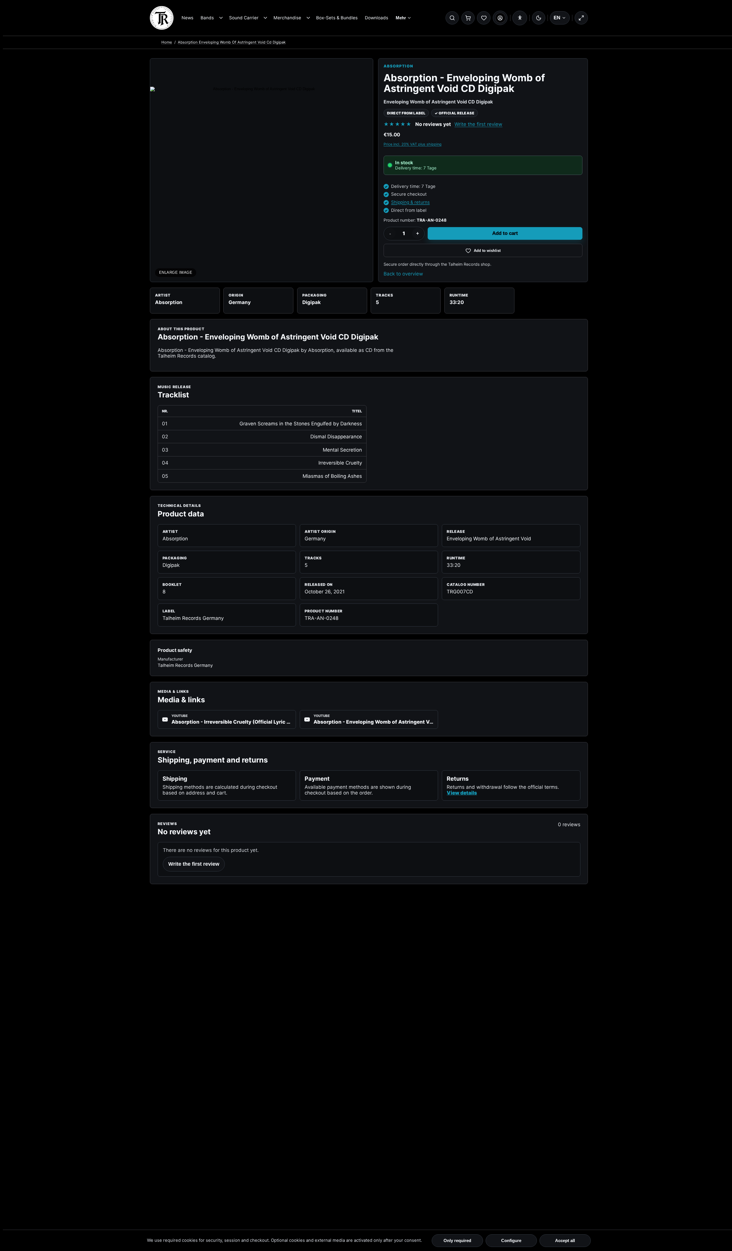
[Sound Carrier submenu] (265, 18)
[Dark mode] (538, 17)
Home (166, 42)
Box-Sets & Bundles (337, 17)
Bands (207, 17)
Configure (511, 1240)
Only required (457, 1240)
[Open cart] (468, 17)
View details (462, 793)
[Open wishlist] (483, 17)
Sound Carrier (244, 17)
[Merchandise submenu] (308, 18)
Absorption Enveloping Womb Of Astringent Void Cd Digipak (232, 42)
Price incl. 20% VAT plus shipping (413, 144)
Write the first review (478, 124)
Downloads (376, 17)
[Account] (500, 18)
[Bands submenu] (220, 18)
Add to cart (505, 233)
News (187, 17)
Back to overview (403, 274)
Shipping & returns (410, 202)
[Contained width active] (581, 17)
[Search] (452, 17)
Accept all (565, 1240)
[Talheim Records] (161, 18)
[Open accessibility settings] (519, 18)
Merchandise (287, 17)
